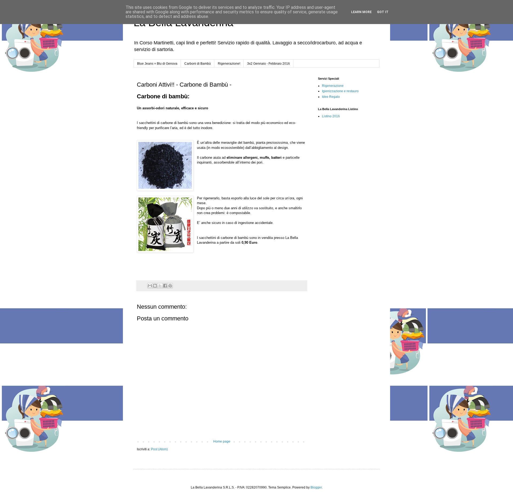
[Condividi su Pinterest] (170, 285)
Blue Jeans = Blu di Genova (157, 63)
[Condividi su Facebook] (165, 285)
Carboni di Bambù (197, 63)
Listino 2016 (331, 116)
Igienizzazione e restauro (340, 91)
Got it (382, 12)
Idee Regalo (331, 97)
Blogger (316, 487)
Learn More (361, 12)
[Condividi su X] (160, 285)
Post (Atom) (159, 449)
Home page (221, 441)
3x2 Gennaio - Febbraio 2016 (268, 63)
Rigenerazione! (229, 63)
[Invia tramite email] (150, 285)
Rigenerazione (333, 86)
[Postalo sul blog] (155, 285)
